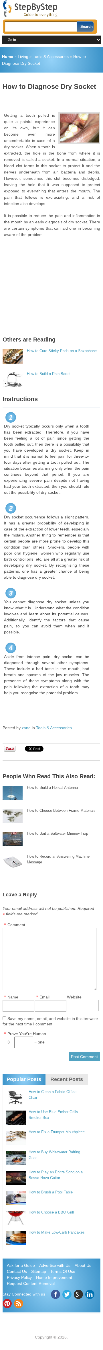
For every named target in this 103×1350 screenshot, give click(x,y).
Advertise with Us (54, 1265)
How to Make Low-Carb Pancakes (57, 1232)
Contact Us (17, 1271)
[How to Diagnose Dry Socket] (79, 128)
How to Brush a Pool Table (51, 1192)
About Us (83, 1265)
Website (74, 997)
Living (23, 56)
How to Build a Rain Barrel (48, 374)
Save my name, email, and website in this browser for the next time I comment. (50, 1021)
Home (7, 56)
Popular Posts (24, 1079)
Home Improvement (54, 1277)
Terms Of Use (62, 1271)
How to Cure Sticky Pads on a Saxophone (62, 351)
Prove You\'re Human (26, 1034)
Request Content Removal (31, 1283)
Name (12, 997)
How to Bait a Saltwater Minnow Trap (57, 833)
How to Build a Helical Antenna (52, 787)
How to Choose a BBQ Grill (51, 1212)
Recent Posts (66, 1079)
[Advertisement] (53, 99)
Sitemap (38, 1271)
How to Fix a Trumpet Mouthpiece (57, 1132)
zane (26, 727)
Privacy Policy (19, 1277)
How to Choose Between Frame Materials (61, 810)
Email (44, 997)
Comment (16, 925)
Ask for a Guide (21, 1265)
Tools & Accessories (51, 56)
